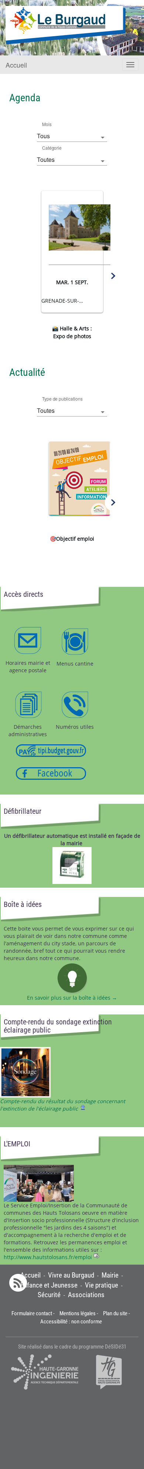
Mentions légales (77, 1313)
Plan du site (115, 1313)
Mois (47, 124)
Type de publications (62, 398)
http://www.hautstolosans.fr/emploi (48, 1257)
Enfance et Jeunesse (49, 1285)
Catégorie (52, 147)
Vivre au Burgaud (71, 1275)
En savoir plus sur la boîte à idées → (72, 997)
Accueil (16, 64)
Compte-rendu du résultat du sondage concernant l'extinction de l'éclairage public (62, 1105)
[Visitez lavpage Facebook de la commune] (51, 772)
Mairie (110, 1275)
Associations (86, 1295)
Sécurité (49, 1295)
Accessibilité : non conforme (71, 1321)
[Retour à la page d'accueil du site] (66, 25)
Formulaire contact (31, 1313)
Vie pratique (101, 1285)
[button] (31, 276)
